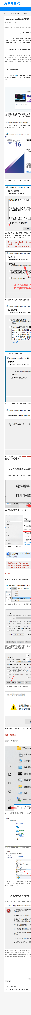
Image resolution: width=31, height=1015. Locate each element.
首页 (5, 13)
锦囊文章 (9, 13)
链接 (15, 75)
